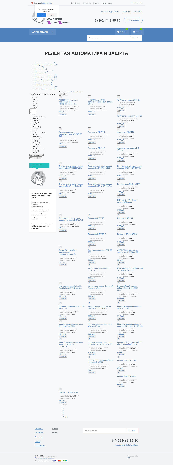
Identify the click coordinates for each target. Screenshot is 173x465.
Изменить (41, 15)
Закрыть (51, 15)
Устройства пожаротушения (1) (44, 63)
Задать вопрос (133, 20)
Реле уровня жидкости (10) (43, 83)
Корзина (139, 31)
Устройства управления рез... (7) (44, 89)
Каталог (54, 432)
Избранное (123, 31)
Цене (74, 92)
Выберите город (46, 3)
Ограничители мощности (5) (43, 71)
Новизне (79, 92)
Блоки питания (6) (40, 69)
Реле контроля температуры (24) (45, 79)
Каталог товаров (40, 32)
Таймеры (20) (38, 67)
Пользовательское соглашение (45, 458)
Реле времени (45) (40, 73)
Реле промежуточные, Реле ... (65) (45, 65)
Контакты (55, 428)
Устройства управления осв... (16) (45, 87)
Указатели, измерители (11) (43, 85)
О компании (39, 437)
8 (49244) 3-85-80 (108, 20)
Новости (37, 441)
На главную (39, 428)
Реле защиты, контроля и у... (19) (45, 77)
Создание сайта (133, 457)
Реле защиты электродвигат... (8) (44, 75)
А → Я (70, 92)
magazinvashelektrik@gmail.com (126, 445)
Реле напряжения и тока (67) (43, 81)
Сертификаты (39, 432)
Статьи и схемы (40, 445)
